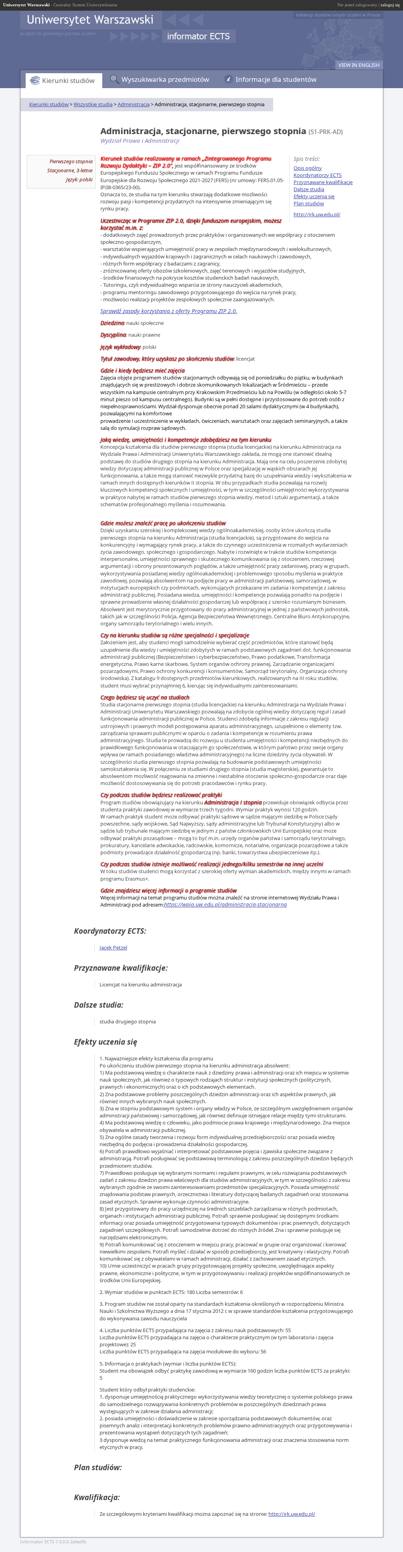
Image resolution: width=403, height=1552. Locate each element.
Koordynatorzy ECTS (318, 175)
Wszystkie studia (93, 104)
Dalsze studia (309, 189)
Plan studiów (309, 203)
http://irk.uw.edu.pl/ (317, 214)
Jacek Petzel (113, 947)
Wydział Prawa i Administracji (139, 140)
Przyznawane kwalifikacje (323, 182)
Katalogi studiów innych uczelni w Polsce (338, 15)
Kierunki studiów (68, 80)
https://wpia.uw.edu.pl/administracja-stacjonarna (225, 904)
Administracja (134, 104)
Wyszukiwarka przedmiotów (165, 79)
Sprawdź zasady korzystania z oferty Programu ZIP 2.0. (168, 311)
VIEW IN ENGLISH (359, 64)
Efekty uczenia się (314, 196)
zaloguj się (390, 4)
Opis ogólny (308, 167)
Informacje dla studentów (276, 79)
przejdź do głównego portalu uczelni (58, 33)
